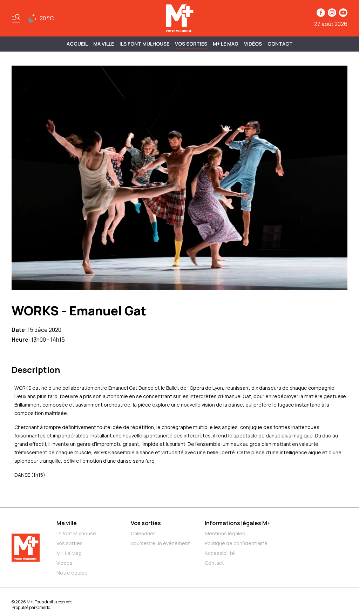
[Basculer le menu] (16, 18)
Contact (280, 43)
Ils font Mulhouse (76, 533)
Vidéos (253, 43)
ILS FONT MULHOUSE (144, 43)
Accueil (77, 43)
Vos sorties (191, 43)
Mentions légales (225, 533)
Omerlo (43, 607)
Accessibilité (220, 553)
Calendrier (143, 533)
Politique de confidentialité (236, 543)
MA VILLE (103, 43)
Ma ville (66, 523)
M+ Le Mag (225, 43)
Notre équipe (72, 572)
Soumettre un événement (160, 543)
